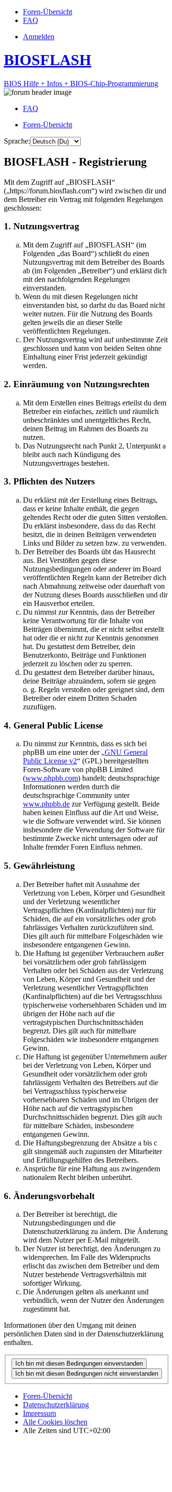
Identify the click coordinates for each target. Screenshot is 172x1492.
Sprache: (17, 141)
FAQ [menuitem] (30, 108)
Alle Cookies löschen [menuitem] (55, 1422)
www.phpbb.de (46, 804)
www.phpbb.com (51, 778)
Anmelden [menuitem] (38, 37)
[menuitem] (47, 12)
